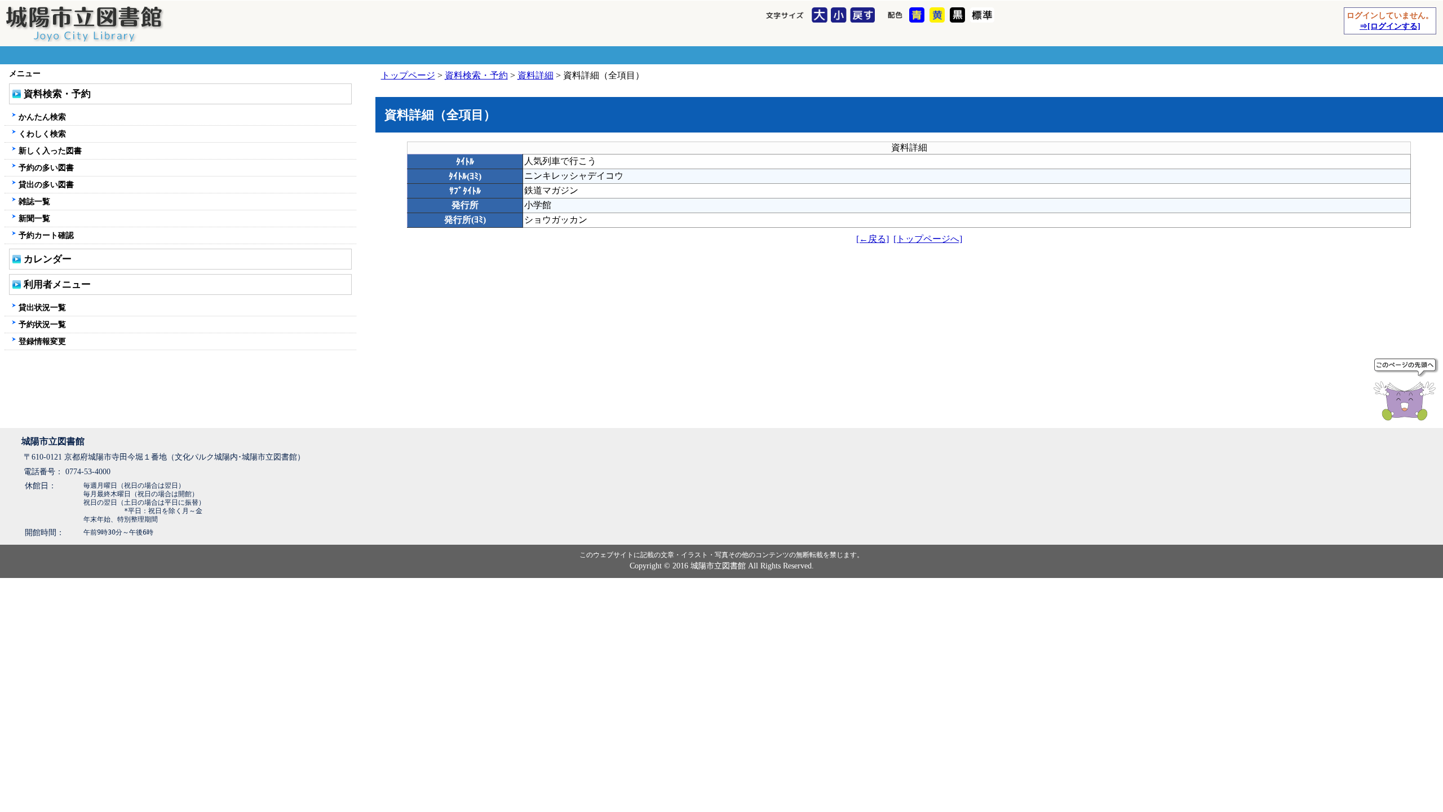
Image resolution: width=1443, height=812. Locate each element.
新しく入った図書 (50, 150)
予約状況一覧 (42, 324)
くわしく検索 (42, 133)
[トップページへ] (927, 239)
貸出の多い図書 (46, 184)
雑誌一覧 (34, 201)
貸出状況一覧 (42, 307)
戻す (864, 15)
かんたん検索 (42, 116)
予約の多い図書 (46, 167)
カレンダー (48, 259)
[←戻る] (872, 239)
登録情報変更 (42, 341)
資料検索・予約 (476, 75)
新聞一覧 (34, 218)
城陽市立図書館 (53, 441)
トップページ (408, 75)
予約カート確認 (46, 235)
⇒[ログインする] (1390, 25)
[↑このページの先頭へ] (1407, 391)
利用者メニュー (57, 284)
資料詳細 (535, 75)
